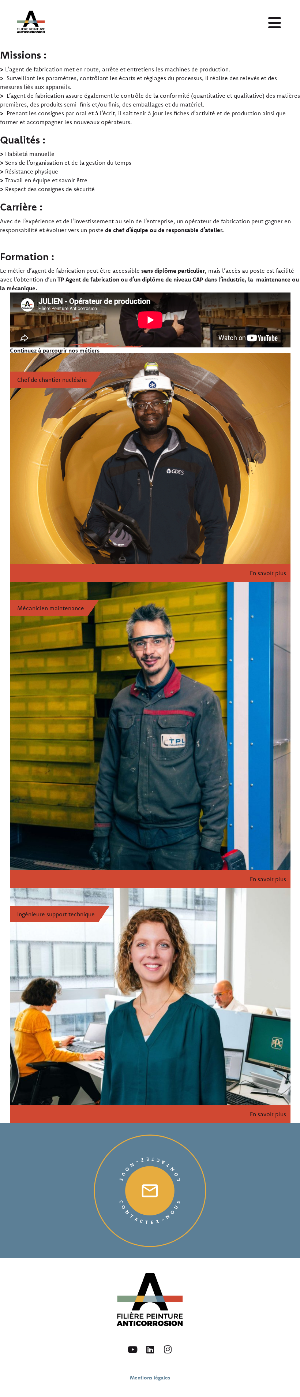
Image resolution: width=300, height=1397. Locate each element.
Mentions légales (150, 1377)
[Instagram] (167, 1349)
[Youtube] (132, 1349)
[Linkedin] (150, 1349)
